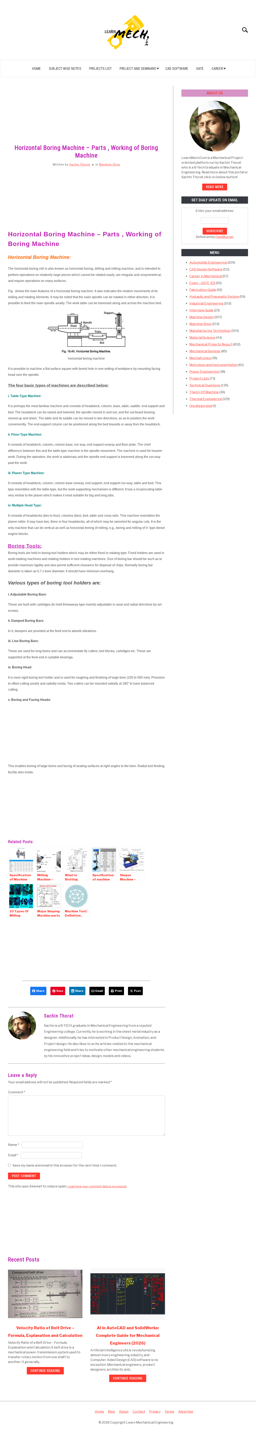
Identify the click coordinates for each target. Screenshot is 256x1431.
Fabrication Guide (202, 290)
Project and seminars (138, 68)
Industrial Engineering (206, 303)
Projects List (100, 68)
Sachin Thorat (79, 164)
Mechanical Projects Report (210, 344)
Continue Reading (45, 1371)
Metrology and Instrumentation (213, 365)
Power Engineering (204, 372)
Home (36, 68)
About (124, 1412)
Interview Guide (201, 310)
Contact (139, 1412)
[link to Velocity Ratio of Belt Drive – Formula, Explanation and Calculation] (45, 1294)
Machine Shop (109, 164)
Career (217, 68)
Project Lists (199, 378)
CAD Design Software (205, 269)
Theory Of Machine (204, 392)
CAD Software (176, 68)
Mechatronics (200, 358)
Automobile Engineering (208, 262)
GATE (200, 68)
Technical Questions (204, 385)
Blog (111, 1412)
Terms (169, 1412)
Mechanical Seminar (205, 351)
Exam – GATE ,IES (202, 283)
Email (13, 1155)
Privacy (155, 1412)
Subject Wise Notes (65, 68)
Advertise (185, 1412)
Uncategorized (200, 406)
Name (13, 1145)
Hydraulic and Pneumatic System (214, 297)
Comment (16, 1092)
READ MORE (214, 187)
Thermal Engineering (205, 399)
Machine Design (201, 317)
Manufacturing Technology (210, 331)
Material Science (202, 337)
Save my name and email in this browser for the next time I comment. (65, 1165)
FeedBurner (224, 237)
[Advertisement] (86, 115)
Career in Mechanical (205, 276)
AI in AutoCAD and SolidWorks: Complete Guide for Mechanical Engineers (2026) (128, 1335)
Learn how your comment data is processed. (97, 1186)
